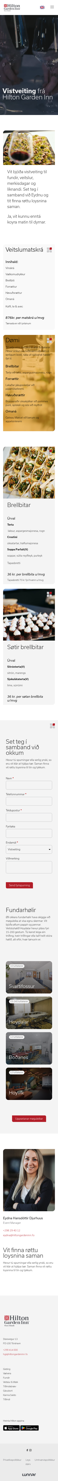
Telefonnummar (16, 794)
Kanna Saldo (9, 1395)
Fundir (6, 1378)
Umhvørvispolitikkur (45, 1460)
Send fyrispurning (19, 885)
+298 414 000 (10, 1350)
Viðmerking (12, 858)
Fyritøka (10, 826)
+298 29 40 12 (11, 1230)
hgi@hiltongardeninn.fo (15, 1354)
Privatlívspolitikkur (12, 1460)
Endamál (12, 842)
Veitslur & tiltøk (10, 1382)
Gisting (6, 1369)
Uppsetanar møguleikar (29, 1118)
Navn (10, 778)
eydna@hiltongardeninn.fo (18, 1235)
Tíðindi (6, 1399)
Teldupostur (14, 810)
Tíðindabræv (9, 1386)
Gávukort (8, 1391)
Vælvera (7, 1373)
